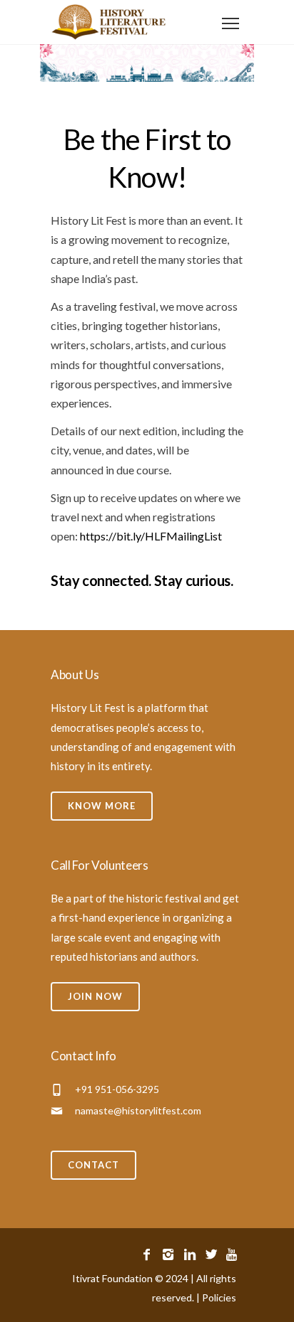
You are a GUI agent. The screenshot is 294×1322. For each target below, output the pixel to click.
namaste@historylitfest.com (138, 1110)
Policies (219, 1297)
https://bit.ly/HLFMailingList (152, 536)
